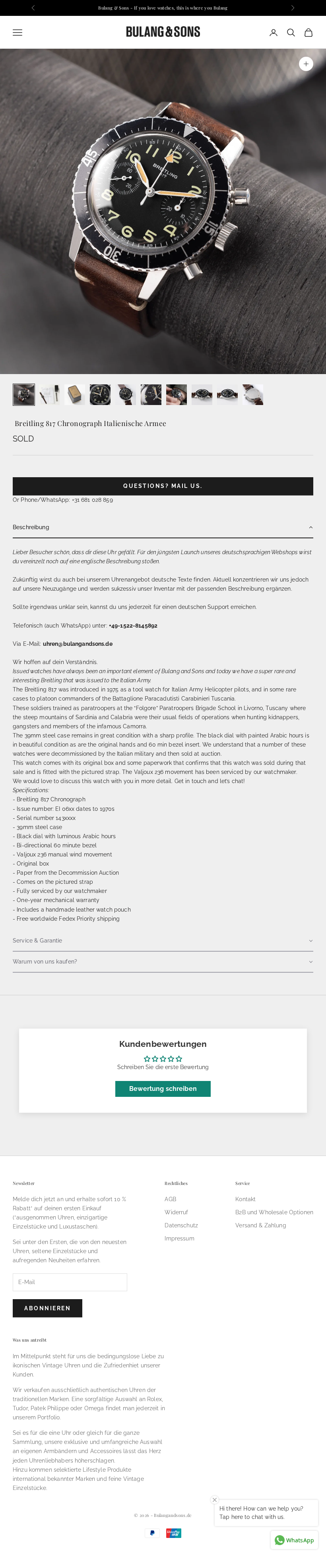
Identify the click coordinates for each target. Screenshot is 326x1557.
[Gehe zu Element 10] (253, 395)
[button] (163, 527)
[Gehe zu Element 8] (202, 395)
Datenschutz (181, 1225)
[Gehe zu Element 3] (75, 395)
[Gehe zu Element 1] (24, 395)
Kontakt (245, 1199)
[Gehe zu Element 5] (125, 395)
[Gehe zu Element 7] (176, 395)
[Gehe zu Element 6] (151, 395)
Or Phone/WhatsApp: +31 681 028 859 (63, 500)
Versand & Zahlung (260, 1225)
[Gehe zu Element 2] (49, 395)
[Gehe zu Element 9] (227, 395)
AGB (170, 1199)
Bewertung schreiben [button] (163, 1088)
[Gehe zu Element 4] (100, 395)
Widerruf (176, 1212)
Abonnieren (47, 1308)
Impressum (179, 1238)
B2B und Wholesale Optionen (274, 1212)
